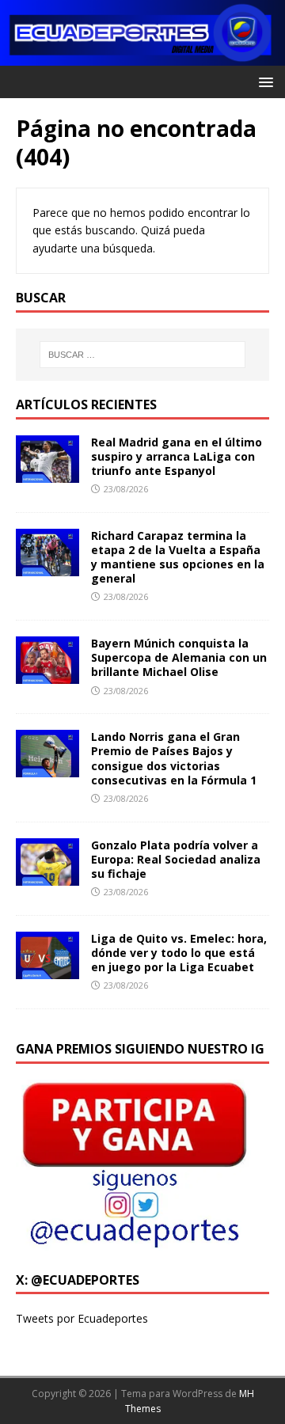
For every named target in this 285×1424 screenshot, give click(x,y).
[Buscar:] (142, 354)
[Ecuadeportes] (142, 56)
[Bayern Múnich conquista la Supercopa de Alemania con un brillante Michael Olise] (47, 674)
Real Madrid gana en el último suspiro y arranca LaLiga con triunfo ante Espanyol (176, 456)
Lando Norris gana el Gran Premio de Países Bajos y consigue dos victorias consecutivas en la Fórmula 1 (173, 758)
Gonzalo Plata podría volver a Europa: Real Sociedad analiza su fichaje (175, 859)
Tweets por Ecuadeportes (82, 1318)
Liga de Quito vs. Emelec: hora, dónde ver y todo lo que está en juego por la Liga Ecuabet (179, 952)
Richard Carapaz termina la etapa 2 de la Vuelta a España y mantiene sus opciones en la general (177, 557)
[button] (263, 81)
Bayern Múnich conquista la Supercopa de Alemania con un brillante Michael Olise (179, 657)
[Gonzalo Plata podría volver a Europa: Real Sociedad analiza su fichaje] (47, 875)
